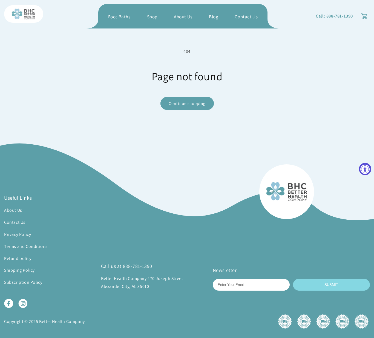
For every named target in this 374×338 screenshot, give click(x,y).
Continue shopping (187, 103)
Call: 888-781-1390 (334, 16)
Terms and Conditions (26, 246)
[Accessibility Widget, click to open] (365, 169)
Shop (152, 17)
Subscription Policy (23, 282)
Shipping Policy (19, 270)
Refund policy (17, 258)
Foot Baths (119, 17)
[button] (364, 16)
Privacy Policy (17, 234)
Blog (213, 17)
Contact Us (246, 17)
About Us (183, 17)
